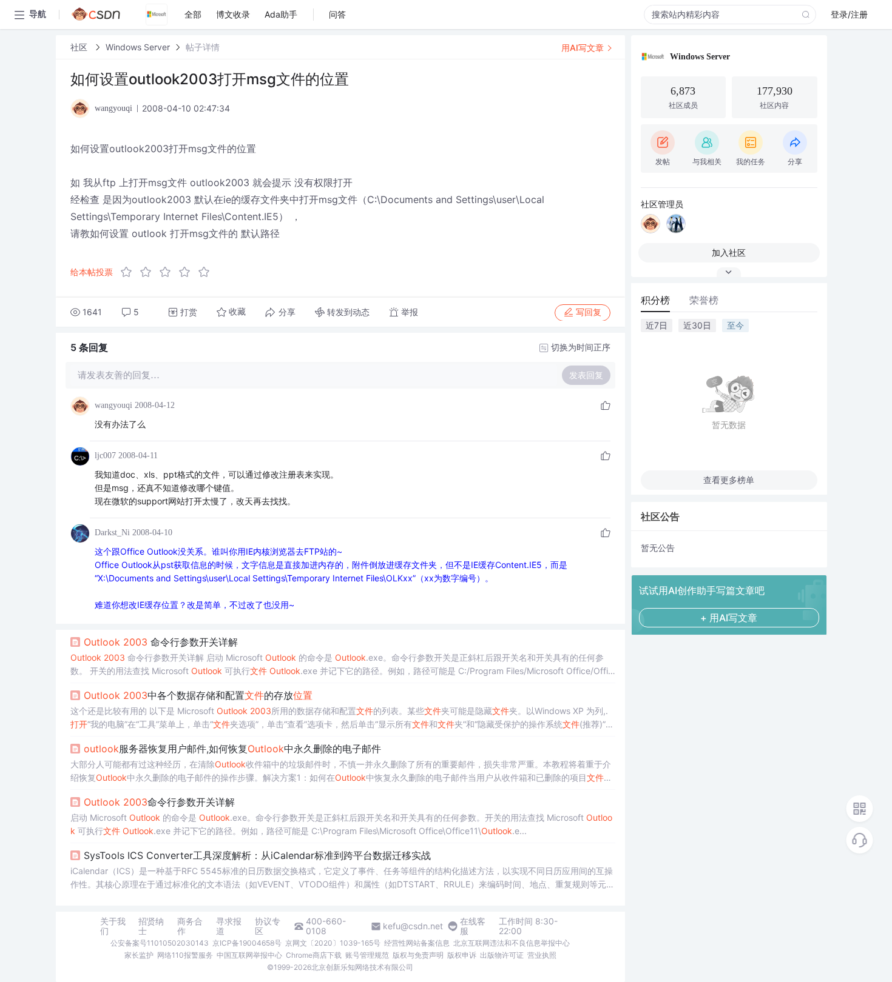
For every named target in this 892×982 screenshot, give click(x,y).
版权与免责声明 (418, 955)
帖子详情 (203, 47)
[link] (80, 47)
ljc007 (105, 455)
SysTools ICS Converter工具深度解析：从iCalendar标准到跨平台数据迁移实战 (257, 855)
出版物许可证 (502, 955)
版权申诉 (461, 955)
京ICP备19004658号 (247, 942)
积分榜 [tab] (655, 300)
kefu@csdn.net (413, 926)
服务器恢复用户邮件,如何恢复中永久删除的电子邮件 (232, 749)
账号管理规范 (367, 955)
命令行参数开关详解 (161, 642)
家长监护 (139, 955)
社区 (80, 47)
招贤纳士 (151, 926)
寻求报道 (229, 926)
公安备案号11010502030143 (159, 942)
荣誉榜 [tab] (703, 300)
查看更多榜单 (728, 480)
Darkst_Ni (112, 532)
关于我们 (113, 926)
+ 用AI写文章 (728, 618)
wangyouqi (113, 405)
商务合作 (190, 926)
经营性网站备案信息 (417, 942)
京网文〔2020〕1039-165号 (332, 942)
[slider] (168, 272)
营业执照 (541, 955)
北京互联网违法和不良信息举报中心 (511, 942)
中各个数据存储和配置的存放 (198, 695)
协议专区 (267, 926)
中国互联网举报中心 (249, 955)
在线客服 (472, 926)
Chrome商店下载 (314, 955)
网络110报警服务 (185, 955)
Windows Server (138, 47)
